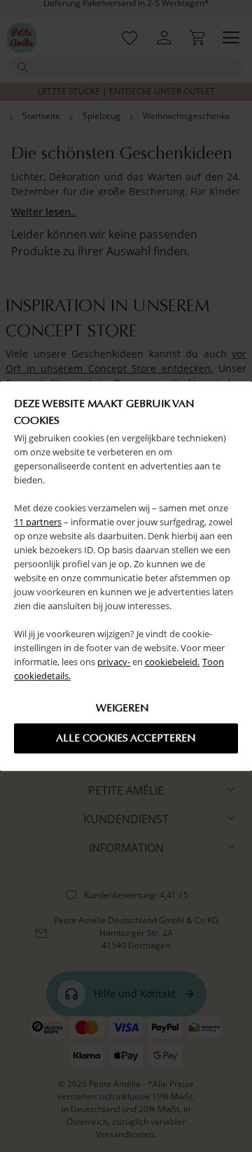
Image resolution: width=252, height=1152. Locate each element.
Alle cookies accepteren (126, 738)
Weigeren (122, 708)
